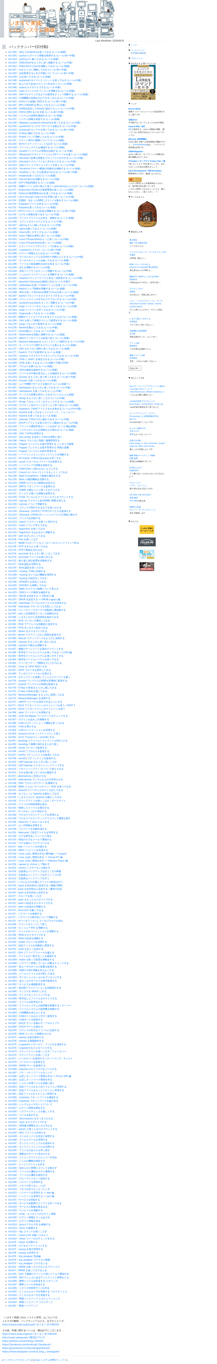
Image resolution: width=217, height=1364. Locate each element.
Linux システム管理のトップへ (50, 1359)
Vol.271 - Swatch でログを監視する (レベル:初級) (34, 352)
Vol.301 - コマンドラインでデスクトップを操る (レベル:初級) (41, 246)
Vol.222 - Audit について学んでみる (27, 525)
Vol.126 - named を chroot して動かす (29, 864)
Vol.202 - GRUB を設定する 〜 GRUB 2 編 (31, 595)
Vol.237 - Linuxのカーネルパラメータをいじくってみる (37, 472)
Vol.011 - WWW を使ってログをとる (27, 1270)
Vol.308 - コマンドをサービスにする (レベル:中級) (35, 221)
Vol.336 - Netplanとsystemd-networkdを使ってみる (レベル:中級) (44, 122)
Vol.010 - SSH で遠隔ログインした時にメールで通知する (38, 1273)
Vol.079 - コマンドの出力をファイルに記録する (33, 1030)
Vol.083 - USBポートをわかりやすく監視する (32, 1016)
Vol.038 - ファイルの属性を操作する (28, 1174)
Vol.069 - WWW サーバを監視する (26, 1065)
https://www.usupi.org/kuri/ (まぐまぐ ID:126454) (29, 1333)
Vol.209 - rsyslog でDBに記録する (26, 571)
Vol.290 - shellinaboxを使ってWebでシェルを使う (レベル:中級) (43, 285)
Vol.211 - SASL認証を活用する (24, 564)
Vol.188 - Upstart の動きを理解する (27, 645)
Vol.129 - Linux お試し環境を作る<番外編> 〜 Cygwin (37, 853)
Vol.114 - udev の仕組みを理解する (27, 906)
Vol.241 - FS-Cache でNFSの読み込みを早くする (34, 458)
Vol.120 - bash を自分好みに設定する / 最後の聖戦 (35, 885)
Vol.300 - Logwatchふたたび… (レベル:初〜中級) (34, 249)
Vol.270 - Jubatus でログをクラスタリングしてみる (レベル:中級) (43, 355)
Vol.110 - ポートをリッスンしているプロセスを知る (35, 920)
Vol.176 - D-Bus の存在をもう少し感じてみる (32, 687)
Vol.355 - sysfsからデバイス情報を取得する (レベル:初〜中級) (41, 55)
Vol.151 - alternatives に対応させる (27, 775)
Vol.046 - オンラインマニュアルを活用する (31, 1146)
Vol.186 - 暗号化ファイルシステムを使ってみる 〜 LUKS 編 (40, 652)
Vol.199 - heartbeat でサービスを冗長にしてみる (34, 606)
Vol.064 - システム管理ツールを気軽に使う (31, 1083)
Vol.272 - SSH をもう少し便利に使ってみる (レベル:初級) (39, 348)
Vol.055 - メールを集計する (23, 1114)
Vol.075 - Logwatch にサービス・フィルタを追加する (37, 1044)
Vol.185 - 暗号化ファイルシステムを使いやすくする (35, 655)
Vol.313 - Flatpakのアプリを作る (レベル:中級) (33, 203)
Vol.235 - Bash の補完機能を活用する (28, 479)
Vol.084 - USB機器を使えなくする (26, 1012)
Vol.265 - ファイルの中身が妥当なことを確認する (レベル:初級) (42, 373)
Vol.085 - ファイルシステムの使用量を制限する (33, 1008)
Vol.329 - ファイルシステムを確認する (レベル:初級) (36, 147)
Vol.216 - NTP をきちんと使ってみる (28, 546)
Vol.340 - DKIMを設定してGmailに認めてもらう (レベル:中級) (41, 108)
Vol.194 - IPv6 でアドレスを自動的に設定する (32, 624)
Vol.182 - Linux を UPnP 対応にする (27, 666)
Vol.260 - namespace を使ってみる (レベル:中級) (35, 390)
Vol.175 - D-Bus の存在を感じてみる (27, 691)
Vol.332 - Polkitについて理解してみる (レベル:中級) (36, 136)
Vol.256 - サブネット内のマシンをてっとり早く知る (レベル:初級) (43, 405)
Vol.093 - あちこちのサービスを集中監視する (32, 980)
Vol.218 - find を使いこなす (23, 539)
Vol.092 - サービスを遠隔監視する (26, 984)
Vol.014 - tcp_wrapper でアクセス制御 (29, 1259)
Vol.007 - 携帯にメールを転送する (26, 1284)
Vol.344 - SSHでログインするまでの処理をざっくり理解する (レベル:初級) (48, 94)
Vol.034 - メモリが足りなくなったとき (29, 1189)
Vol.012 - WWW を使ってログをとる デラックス (34, 1266)
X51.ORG (134, 501)
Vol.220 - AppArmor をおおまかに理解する (31, 532)
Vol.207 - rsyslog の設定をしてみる (27, 578)
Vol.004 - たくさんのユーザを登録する (29, 1295)
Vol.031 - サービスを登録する (24, 1199)
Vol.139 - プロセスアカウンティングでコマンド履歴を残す (39, 818)
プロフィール (136, 58)
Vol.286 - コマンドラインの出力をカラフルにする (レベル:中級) (42, 299)
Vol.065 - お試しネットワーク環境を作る (30, 1079)
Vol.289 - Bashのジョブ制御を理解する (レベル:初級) (36, 288)
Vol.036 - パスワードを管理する (25, 1182)
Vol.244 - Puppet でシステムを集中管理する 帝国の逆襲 (38, 447)
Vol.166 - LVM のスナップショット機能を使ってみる (36, 722)
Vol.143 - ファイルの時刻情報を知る (27, 804)
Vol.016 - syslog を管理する (23, 1252)
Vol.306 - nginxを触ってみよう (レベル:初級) (32, 228)
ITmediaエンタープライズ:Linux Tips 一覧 (146, 161)
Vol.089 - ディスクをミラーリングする (29, 994)
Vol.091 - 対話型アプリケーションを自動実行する (34, 987)
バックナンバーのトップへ (17, 1359)
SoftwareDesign (140, 144)
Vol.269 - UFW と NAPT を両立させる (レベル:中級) (36, 359)
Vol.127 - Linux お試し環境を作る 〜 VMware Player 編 (38, 860)
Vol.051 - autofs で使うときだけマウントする (32, 1129)
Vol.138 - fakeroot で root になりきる (28, 821)
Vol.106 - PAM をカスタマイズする (27, 934)
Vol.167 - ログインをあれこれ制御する (28, 719)
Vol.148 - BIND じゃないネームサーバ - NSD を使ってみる (39, 786)
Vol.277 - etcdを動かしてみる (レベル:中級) (31, 330)
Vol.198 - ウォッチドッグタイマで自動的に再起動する (37, 609)
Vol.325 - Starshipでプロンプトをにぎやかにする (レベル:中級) (42, 161)
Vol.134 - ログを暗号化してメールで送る (30, 835)
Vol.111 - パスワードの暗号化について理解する (33, 917)
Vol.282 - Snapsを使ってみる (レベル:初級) (31, 313)
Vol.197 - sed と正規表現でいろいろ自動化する (33, 613)
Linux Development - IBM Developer (145, 171)
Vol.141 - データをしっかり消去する (27, 811)
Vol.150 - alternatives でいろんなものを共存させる (35, 779)
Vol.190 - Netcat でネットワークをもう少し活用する (36, 638)
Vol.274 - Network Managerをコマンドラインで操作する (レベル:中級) (46, 341)
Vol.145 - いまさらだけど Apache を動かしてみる (35, 797)
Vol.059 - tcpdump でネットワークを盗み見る (33, 1100)
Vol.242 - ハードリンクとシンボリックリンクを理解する (38, 454)
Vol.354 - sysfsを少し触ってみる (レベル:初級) (33, 59)
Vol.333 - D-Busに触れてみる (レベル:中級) (31, 133)
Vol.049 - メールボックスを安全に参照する (31, 1136)
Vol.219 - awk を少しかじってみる (26, 535)
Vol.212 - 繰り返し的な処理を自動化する (30, 560)
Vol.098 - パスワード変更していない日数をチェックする (38, 963)
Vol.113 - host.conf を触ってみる (26, 910)
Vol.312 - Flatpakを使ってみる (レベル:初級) (32, 207)
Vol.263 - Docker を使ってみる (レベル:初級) (32, 380)
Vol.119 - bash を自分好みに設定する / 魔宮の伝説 (35, 888)
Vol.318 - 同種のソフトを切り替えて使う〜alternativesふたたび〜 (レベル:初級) (51, 186)
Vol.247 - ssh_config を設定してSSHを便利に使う (35, 436)
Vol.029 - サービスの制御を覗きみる (28, 1206)
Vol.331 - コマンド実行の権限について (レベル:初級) (36, 140)
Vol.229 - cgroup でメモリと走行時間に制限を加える (37, 500)
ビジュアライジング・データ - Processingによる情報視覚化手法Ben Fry (144, 416)
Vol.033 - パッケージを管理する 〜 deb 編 (31, 1192)
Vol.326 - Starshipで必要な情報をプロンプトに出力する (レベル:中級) (45, 157)
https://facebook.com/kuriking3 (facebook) (26, 1344)
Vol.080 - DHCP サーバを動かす (25, 1026)
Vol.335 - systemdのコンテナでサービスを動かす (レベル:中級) (42, 126)
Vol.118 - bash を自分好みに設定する (28, 892)
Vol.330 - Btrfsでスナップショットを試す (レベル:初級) (38, 143)
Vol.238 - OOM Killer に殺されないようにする (33, 468)
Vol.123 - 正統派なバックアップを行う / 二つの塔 (34, 874)
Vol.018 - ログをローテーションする (27, 1245)
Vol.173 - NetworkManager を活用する (29, 698)
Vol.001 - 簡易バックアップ (23, 1305)
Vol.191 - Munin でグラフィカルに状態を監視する (34, 634)
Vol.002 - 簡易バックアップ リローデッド (30, 1302)
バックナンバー (137, 50)
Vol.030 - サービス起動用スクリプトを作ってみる (35, 1203)
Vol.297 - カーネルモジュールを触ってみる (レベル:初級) (38, 260)
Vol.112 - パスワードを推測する (25, 913)
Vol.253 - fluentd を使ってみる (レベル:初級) (32, 415)
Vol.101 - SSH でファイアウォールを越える (31, 952)
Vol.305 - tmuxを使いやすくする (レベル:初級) (33, 232)
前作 (132, 434)
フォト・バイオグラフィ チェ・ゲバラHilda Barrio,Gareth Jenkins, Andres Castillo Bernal (146, 304)
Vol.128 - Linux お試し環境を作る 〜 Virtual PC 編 (35, 857)
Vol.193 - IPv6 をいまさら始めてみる (28, 627)
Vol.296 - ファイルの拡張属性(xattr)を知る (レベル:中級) (39, 263)
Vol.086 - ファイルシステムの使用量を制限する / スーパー (39, 1005)
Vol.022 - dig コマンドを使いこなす (27, 1231)
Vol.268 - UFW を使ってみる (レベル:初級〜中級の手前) (38, 362)
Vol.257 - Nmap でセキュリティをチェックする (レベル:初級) (41, 401)
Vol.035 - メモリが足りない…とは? (27, 1185)
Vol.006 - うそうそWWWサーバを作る (28, 1287)
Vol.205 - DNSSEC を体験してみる (27, 585)
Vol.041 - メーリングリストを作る (26, 1164)
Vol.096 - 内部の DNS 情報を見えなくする (31, 970)
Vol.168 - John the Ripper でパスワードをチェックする (38, 715)
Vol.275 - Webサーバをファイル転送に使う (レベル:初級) (39, 338)
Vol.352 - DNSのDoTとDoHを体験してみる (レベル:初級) (39, 66)
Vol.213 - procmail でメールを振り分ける (30, 556)
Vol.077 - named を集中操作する (26, 1037)
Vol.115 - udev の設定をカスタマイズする (30, 903)
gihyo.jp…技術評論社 (137, 139)
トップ (134, 45)
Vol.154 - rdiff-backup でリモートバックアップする (36, 765)
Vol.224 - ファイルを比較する (24, 518)
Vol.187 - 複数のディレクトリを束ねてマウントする (35, 648)
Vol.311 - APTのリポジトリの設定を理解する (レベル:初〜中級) (42, 210)
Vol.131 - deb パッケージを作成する (27, 846)
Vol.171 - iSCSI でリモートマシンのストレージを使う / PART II (41, 705)
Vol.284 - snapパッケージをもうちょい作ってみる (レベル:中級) (42, 306)
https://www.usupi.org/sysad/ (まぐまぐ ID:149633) (30, 1324)
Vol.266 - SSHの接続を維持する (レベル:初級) (33, 369)
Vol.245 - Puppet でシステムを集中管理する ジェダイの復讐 (41, 443)
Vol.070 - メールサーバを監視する (26, 1061)
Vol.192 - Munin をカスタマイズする (27, 631)
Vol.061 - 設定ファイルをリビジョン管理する (32, 1093)
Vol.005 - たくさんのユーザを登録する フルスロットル (37, 1291)
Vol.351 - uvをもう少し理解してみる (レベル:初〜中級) (37, 69)
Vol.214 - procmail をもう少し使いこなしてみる (34, 553)
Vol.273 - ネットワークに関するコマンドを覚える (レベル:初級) (42, 345)
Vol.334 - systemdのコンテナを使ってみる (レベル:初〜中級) (41, 129)
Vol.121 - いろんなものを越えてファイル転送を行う (35, 881)
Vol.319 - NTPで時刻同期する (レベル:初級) (31, 182)
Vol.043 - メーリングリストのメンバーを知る (32, 1157)
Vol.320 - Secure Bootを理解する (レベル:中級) (34, 179)
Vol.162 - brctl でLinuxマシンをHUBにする (31, 737)
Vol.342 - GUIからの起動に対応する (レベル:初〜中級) (37, 101)
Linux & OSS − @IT (136, 126)
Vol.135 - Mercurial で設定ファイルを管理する (33, 832)
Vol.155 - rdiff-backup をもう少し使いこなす (32, 761)
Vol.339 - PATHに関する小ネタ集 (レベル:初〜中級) (36, 112)
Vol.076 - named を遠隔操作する (26, 1040)
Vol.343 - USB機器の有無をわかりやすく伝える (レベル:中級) (41, 97)
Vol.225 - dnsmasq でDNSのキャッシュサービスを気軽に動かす (43, 514)
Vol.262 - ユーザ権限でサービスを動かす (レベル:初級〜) (39, 383)
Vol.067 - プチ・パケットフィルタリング (30, 1072)
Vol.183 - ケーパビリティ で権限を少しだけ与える (35, 662)
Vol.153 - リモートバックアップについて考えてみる (35, 768)
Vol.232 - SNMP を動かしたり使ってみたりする (34, 489)
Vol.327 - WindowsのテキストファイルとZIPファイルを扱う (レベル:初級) (48, 154)
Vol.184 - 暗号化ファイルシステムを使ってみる (33, 659)
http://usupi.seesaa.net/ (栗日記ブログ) (23, 1337)
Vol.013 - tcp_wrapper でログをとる (28, 1263)
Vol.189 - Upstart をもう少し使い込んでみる (32, 641)
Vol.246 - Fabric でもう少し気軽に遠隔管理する (34, 440)
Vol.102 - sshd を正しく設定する (25, 948)
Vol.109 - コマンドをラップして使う (27, 924)
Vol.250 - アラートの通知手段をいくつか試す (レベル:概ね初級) (42, 426)
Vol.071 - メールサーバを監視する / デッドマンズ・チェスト (40, 1058)
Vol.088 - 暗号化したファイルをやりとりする (32, 998)
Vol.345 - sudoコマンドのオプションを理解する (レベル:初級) (41, 90)
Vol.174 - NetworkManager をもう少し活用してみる (36, 694)
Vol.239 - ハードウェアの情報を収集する (30, 465)
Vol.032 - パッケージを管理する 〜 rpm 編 (31, 1196)
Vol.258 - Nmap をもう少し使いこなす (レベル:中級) (36, 398)
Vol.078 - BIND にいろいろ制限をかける (29, 1033)
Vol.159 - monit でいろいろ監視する (27, 747)
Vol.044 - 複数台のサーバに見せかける (29, 1153)
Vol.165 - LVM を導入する (22, 726)
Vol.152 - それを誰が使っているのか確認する (32, 772)
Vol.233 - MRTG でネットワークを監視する (31, 486)
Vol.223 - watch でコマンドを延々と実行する (32, 521)
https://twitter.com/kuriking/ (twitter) (23, 1340)
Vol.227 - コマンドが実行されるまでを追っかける (35, 507)
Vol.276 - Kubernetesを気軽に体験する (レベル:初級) (36, 334)
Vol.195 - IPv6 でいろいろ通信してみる (29, 620)
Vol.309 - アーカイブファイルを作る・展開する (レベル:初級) (41, 217)
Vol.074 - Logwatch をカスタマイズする (30, 1047)
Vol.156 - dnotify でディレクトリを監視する (32, 758)
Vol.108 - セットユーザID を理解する (28, 927)
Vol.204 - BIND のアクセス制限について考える (33, 588)
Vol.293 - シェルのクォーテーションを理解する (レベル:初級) (41, 274)
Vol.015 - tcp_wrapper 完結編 (24, 1256)
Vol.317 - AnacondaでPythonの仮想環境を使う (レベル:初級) (41, 189)
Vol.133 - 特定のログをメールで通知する (30, 839)
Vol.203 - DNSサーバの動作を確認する (29, 592)
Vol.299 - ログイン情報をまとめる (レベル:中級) (34, 253)
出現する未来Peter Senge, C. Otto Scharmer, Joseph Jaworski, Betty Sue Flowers (147, 443)
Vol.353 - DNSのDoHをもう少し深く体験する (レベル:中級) (40, 62)
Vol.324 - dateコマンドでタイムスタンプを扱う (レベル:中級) (41, 164)
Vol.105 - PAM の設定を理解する (25, 938)
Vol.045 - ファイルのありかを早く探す (29, 1150)
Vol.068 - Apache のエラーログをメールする (32, 1069)
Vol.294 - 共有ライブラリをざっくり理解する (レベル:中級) (40, 270)
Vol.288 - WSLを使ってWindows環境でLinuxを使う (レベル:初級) (43, 292)
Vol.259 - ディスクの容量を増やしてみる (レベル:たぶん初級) (41, 394)
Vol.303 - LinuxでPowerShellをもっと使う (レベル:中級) (38, 239)
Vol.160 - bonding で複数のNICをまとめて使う (33, 744)
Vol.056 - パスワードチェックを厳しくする (31, 1111)
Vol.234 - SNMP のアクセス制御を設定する (31, 482)
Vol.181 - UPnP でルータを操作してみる (29, 669)
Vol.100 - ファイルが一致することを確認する (32, 956)
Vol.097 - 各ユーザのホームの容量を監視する (32, 966)
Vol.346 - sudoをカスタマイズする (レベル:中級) (34, 87)
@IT (130, 129)
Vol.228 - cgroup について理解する (27, 503)
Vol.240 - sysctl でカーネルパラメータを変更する (35, 461)
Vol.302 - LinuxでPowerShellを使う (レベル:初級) (35, 242)
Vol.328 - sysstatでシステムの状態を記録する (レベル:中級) (40, 150)
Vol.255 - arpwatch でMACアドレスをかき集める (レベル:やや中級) (44, 408)
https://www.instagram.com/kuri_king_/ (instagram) (31, 1351)
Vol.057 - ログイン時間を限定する (26, 1107)
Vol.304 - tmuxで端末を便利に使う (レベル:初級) (34, 235)
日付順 (134, 53)
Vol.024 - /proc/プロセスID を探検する (29, 1224)
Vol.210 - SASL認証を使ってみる (26, 567)
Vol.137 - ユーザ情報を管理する (25, 825)
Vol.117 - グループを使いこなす (25, 895)
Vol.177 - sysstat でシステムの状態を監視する (33, 684)
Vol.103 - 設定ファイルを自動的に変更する (31, 945)
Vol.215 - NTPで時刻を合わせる (25, 549)
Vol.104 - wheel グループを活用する (27, 941)
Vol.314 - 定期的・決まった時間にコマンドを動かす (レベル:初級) (43, 200)
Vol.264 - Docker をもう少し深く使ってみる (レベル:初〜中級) (42, 376)
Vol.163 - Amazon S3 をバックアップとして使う (34, 733)
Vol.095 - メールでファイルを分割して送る (31, 973)
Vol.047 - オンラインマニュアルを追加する (31, 1143)
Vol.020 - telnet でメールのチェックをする (31, 1238)
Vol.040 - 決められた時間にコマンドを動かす (32, 1167)
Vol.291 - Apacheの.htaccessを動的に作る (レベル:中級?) (39, 281)
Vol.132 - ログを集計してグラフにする (28, 843)
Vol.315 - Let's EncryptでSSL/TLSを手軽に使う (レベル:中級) (41, 196)
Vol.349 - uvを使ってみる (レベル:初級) (29, 76)
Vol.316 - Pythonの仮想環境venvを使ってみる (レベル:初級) (40, 193)
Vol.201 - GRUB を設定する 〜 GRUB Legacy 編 (34, 599)
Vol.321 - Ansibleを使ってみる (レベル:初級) (32, 175)
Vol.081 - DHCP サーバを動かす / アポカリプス (33, 1023)
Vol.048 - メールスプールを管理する (28, 1139)
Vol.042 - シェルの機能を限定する (26, 1160)
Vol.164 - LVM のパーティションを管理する (31, 729)
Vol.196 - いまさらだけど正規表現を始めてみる (33, 616)
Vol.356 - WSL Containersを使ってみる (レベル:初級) (37, 51)
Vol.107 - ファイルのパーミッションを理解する (33, 931)
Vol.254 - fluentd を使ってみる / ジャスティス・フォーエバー (41, 412)
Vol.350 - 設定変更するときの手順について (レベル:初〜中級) (41, 73)
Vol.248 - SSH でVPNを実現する (26, 433)
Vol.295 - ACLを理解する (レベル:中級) (29, 267)
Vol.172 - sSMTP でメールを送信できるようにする (35, 701)
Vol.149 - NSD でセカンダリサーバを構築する (32, 782)
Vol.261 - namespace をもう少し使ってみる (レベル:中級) (39, 387)
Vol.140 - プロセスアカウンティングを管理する (33, 814)
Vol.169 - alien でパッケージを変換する (29, 712)
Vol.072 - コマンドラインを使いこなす (29, 1054)
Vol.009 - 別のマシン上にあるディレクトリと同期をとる (38, 1277)
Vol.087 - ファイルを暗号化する (25, 1001)
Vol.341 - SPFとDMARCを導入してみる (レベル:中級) (37, 104)
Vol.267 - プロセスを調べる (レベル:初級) (30, 366)
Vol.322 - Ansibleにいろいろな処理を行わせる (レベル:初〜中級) (43, 172)
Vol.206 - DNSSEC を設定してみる (27, 581)
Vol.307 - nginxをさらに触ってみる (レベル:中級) (34, 225)
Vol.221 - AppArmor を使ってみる (26, 528)
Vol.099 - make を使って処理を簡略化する (31, 959)
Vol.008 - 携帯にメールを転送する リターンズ (33, 1280)
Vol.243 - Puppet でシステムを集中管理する (32, 451)
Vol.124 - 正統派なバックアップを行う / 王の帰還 (34, 871)
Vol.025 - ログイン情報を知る (24, 1220)
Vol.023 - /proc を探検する (23, 1227)
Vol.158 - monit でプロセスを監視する (28, 751)
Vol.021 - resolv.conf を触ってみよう (28, 1234)
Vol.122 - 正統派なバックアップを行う (28, 878)
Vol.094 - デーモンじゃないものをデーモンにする (35, 977)
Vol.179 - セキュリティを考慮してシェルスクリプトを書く (39, 677)
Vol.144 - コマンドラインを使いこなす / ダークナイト (37, 800)
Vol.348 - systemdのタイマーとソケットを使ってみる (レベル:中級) (44, 80)
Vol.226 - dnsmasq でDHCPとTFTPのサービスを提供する (39, 511)
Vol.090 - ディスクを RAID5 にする (27, 991)
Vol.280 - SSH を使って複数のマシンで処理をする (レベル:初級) (42, 320)
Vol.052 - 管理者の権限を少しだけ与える (30, 1125)
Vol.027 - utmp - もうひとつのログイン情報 (32, 1213)
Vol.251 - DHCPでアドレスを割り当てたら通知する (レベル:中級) (43, 422)
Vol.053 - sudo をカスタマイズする (27, 1121)
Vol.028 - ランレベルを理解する (25, 1210)
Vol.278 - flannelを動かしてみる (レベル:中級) (33, 327)
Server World (134, 109)
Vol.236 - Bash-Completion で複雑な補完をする (34, 475)
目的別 (142, 53)
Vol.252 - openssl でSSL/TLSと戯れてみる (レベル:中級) (38, 419)
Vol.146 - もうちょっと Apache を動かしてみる (33, 793)
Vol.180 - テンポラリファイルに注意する (30, 673)
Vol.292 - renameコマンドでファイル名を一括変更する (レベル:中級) (45, 277)
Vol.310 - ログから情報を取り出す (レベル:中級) (34, 214)
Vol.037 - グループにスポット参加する (29, 1178)
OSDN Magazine (135, 151)
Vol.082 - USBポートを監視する (25, 1019)
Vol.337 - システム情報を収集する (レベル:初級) (34, 119)
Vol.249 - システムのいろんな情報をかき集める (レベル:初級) (41, 429)
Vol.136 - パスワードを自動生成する (27, 828)
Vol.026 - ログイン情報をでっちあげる (29, 1217)
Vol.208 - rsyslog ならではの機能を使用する (32, 574)
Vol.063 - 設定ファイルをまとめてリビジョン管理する (37, 1086)
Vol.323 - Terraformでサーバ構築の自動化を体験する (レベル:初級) (44, 168)
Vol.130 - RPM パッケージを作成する (28, 850)
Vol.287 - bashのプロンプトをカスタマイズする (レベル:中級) (41, 295)
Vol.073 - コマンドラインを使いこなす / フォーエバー (37, 1051)
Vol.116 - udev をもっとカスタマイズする (30, 899)
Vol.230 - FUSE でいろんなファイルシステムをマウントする (40, 496)
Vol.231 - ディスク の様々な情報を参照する (31, 493)
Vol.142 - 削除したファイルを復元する (28, 807)
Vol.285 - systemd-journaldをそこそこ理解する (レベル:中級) (41, 302)
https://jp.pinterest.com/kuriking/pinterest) (26, 1347)
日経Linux (132, 120)
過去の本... (135, 368)
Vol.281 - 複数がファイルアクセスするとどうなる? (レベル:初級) (42, 316)
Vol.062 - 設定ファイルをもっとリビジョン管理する (36, 1090)
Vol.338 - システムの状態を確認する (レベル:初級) (35, 115)
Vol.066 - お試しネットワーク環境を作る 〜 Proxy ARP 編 (39, 1076)
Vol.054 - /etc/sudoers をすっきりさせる (30, 1118)
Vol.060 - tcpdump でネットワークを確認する (33, 1097)
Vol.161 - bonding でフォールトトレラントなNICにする (38, 740)
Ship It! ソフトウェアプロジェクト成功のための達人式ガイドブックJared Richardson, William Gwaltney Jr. (147, 389)
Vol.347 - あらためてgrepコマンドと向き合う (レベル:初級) (40, 83)
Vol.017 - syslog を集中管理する (25, 1249)
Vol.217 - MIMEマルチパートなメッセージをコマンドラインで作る (43, 542)
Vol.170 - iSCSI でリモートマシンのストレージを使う (36, 708)
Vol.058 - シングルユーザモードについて (30, 1104)
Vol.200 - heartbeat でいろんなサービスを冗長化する (37, 602)
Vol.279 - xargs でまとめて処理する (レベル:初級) (35, 323)
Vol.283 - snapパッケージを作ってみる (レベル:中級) (36, 309)
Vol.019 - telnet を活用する (23, 1242)
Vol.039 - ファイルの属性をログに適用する (31, 1171)
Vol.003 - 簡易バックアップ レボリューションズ (34, 1298)
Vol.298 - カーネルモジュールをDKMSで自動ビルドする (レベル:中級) (45, 256)
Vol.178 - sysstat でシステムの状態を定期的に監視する (37, 680)
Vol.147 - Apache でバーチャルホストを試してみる (35, 790)
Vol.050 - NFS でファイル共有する (27, 1132)
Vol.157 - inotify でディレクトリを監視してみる (33, 754)
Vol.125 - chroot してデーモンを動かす (29, 867)
